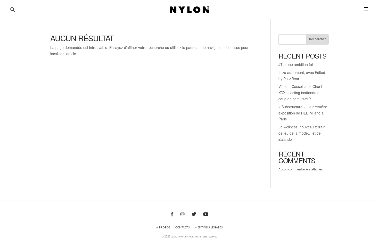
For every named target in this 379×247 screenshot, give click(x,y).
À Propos (163, 227)
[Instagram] (182, 214)
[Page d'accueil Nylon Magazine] (189, 10)
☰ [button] (366, 9)
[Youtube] (205, 214)
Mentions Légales (209, 227)
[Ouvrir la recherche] (12, 10)
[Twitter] (194, 214)
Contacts (182, 227)
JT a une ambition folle (297, 64)
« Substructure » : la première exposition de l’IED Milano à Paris (302, 113)
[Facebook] (172, 214)
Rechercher (317, 39)
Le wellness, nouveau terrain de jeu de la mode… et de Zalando (301, 133)
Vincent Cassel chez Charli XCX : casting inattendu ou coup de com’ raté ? (300, 92)
